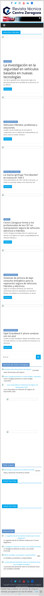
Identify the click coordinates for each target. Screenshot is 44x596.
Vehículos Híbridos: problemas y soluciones (20, 126)
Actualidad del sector (11, 122)
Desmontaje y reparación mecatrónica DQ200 (21, 472)
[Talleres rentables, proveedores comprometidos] (19, 555)
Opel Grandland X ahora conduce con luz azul (21, 335)
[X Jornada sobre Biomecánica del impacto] (16, 369)
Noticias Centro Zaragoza (12, 172)
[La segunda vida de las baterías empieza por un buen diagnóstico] (21, 536)
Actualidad (8, 61)
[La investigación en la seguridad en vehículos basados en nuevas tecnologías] (22, 37)
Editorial (7, 219)
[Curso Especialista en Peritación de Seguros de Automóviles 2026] (21, 385)
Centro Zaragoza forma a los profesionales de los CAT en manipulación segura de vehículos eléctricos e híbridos (21, 226)
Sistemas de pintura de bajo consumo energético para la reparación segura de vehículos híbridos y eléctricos (20, 282)
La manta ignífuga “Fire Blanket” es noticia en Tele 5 (20, 176)
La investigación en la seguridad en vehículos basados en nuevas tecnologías (20, 71)
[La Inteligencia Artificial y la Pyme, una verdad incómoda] (21, 547)
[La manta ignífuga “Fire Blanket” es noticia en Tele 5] (22, 147)
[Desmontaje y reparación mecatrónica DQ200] (18, 470)
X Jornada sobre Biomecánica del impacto (21, 371)
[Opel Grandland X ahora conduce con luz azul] (22, 306)
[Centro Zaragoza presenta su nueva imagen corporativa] (21, 376)
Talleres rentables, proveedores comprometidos (21, 557)
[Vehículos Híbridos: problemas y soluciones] (22, 97)
